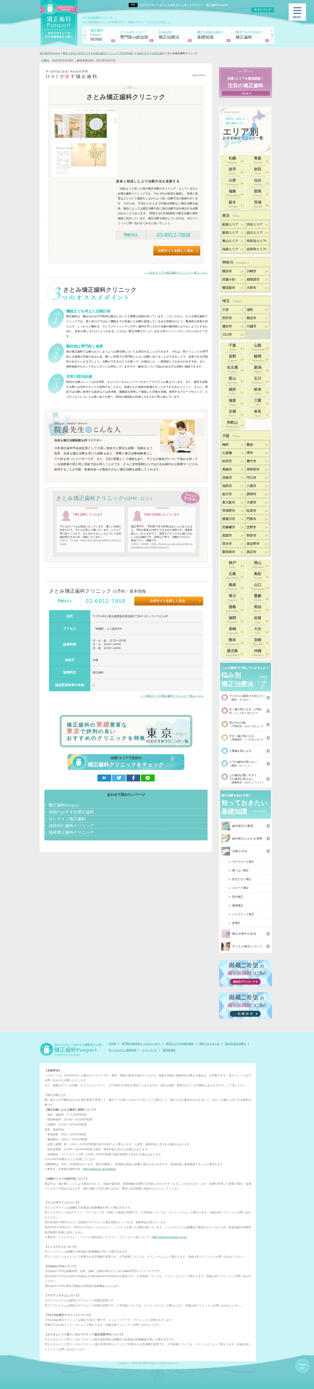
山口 (257, 587)
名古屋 (232, 369)
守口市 (251, 477)
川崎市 (251, 271)
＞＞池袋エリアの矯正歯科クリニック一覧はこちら (171, 695)
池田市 (227, 486)
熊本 (232, 642)
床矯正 (236, 923)
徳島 (232, 609)
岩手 (232, 171)
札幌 (232, 160)
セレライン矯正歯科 (67, 818)
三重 (257, 402)
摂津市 (251, 494)
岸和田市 (253, 469)
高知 (257, 609)
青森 (257, 160)
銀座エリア (230, 224)
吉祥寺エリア (256, 249)
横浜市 (227, 271)
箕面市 (227, 535)
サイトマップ (149, 1050)
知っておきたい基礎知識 (123, 1050)
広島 (232, 576)
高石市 (251, 552)
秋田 (257, 171)
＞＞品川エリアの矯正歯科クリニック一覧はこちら (176, 272)
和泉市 (251, 535)
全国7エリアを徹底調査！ (245, 82)
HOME (96, 35)
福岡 (232, 620)
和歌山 (232, 424)
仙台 (258, 182)
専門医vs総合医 (134, 35)
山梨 (257, 347)
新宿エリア (230, 232)
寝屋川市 (228, 519)
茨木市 (227, 543)
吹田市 (227, 461)
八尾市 (251, 486)
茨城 (257, 204)
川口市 (227, 334)
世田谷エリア (256, 241)
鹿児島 (232, 653)
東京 (231, 215)
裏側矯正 (237, 905)
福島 (232, 193)
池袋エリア (230, 249)
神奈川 (235, 262)
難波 (250, 444)
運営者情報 (169, 1050)
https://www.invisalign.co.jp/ (169, 1237)
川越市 (251, 326)
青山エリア (230, 241)
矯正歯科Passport (64, 805)
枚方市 (227, 494)
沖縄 (257, 653)
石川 (257, 380)
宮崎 (257, 642)
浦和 (250, 309)
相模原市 (253, 279)
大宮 (225, 309)
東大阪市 (228, 502)
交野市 (251, 527)
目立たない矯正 (241, 879)
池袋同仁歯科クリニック (71, 825)
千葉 (232, 347)
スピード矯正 (240, 887)
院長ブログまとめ (209, 1043)
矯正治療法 (169, 35)
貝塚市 (227, 477)
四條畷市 (228, 527)
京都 (232, 413)
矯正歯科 (248, 35)
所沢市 (227, 318)
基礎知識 (210, 35)
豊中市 (251, 461)
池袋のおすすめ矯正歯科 (71, 811)
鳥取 (258, 576)
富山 (232, 380)
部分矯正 (237, 896)
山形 (232, 182)
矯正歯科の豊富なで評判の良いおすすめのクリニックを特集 (106, 731)
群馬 (257, 193)
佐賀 (257, 620)
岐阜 (257, 391)
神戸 (232, 565)
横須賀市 (228, 287)
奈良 (257, 413)
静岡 (257, 358)
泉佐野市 (253, 543)
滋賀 (232, 402)
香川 (232, 598)
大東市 (251, 502)
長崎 (232, 631)
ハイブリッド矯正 (243, 914)
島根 (232, 587)
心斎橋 (227, 453)
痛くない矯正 (240, 870)
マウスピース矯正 (243, 861)
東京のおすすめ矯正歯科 (180, 1043)
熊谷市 (251, 318)
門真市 (251, 519)
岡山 (257, 565)
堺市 (250, 453)
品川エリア (255, 232)
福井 (232, 391)
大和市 (251, 287)
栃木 (232, 204)
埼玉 (232, 301)
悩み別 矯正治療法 (235, 1043)
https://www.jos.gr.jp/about (99, 1169)
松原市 (251, 510)
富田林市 (228, 552)
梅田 (225, 444)
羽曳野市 (228, 510)
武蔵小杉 (228, 279)
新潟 (258, 369)
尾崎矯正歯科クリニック (71, 832)
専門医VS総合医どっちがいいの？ (141, 1043)
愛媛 (258, 598)
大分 (257, 631)
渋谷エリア (255, 224)
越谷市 (227, 326)
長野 (232, 358)
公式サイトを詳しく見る (175, 250)
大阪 (231, 436)
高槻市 (227, 469)
